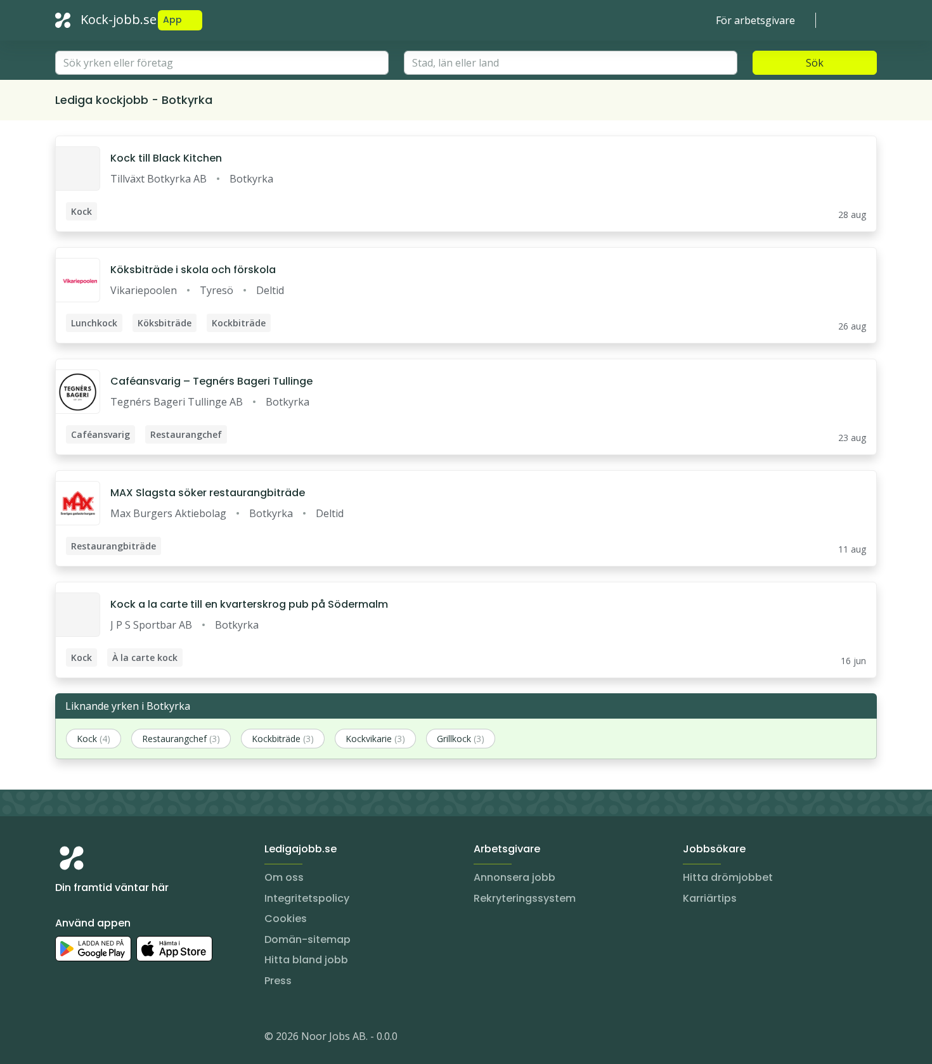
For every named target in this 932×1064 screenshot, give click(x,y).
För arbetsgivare (755, 20)
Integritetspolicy (306, 898)
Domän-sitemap (307, 939)
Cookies (285, 918)
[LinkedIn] (91, 1039)
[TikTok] (141, 1039)
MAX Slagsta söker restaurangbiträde (207, 492)
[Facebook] (116, 1039)
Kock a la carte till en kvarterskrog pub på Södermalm (249, 604)
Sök (815, 63)
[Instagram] (65, 1039)
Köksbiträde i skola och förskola (193, 269)
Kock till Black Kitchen (166, 158)
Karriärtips (710, 898)
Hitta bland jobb (306, 959)
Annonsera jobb (514, 877)
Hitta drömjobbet (728, 877)
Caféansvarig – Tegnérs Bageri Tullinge (211, 381)
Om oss (284, 877)
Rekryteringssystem (525, 898)
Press (278, 980)
